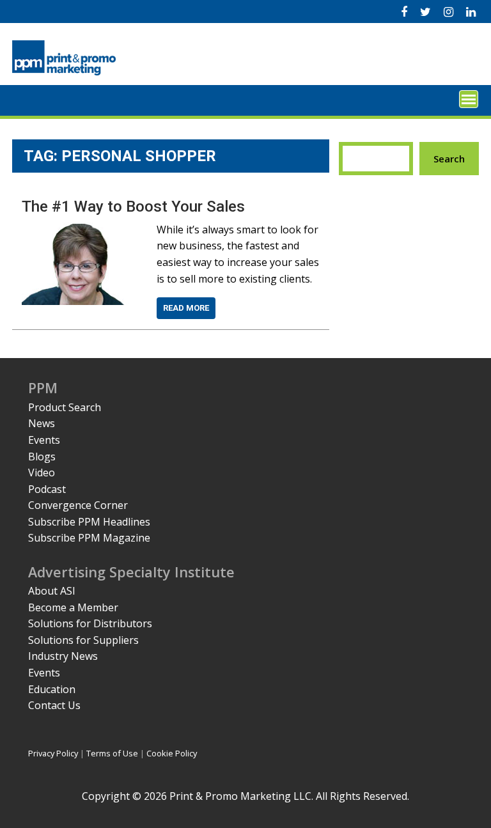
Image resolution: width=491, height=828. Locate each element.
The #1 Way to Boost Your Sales (133, 206)
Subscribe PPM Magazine (89, 538)
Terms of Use (112, 753)
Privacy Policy (53, 753)
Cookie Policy (171, 753)
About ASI (51, 591)
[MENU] (468, 99)
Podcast (47, 489)
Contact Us (54, 705)
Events (44, 440)
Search (449, 158)
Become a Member (73, 607)
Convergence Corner (78, 505)
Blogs (42, 456)
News (41, 423)
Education (51, 689)
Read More (186, 308)
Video (41, 472)
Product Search (64, 407)
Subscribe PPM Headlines (89, 522)
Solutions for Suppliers (83, 640)
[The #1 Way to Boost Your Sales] (81, 229)
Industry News (63, 656)
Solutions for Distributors (90, 623)
